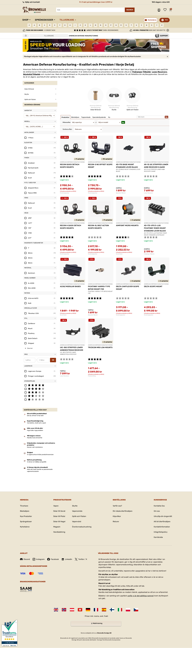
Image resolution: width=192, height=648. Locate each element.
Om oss (157, 511)
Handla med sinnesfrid (34, 438)
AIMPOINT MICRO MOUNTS (127, 225)
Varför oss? (117, 506)
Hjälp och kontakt (32, 2)
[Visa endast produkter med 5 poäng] (40, 385)
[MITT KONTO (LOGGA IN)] (159, 10)
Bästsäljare (24, 511)
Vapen (56, 506)
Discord (27, 559)
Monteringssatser (64, 193)
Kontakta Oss (159, 506)
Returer (116, 521)
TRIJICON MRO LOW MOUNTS (100, 347)
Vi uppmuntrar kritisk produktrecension (40, 454)
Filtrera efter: (67, 122)
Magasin (56, 527)
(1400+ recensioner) (102, 30)
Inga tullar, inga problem (35, 430)
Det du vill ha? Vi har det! (35, 415)
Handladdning (59, 532)
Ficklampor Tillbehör (141, 72)
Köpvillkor (117, 516)
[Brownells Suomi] (112, 609)
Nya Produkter (26, 516)
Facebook (55, 559)
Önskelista (165, 10)
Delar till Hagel (59, 521)
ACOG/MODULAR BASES (70, 286)
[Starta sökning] (130, 10)
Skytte (74, 506)
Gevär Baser (119, 254)
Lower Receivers (159, 72)
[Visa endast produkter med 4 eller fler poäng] (40, 388)
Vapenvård (76, 521)
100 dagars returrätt (161, 2)
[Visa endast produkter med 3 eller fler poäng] (40, 392)
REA (166, 20)
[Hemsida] (25, 35)
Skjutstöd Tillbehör (32, 74)
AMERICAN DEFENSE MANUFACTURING (72, 162)
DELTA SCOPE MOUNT (153, 286)
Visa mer (30, 348)
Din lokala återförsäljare (122, 511)
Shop (25, 19)
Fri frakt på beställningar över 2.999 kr (95, 2)
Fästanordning (92, 376)
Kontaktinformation (162, 527)
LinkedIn (68, 559)
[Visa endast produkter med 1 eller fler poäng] (40, 399)
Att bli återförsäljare (162, 521)
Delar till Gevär (59, 511)
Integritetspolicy (160, 532)
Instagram (40, 559)
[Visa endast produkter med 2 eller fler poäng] (40, 396)
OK (53, 360)
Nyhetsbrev (25, 527)
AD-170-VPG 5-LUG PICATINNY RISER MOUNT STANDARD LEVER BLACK (155, 228)
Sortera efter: (67, 129)
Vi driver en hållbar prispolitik (36, 462)
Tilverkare (24, 506)
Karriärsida (158, 537)
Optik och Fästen (79, 516)
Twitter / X (82, 559)
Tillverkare (67, 19)
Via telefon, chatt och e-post (36, 423)
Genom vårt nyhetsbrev (35, 447)
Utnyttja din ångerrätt (163, 516)
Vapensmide (77, 511)
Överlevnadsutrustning (81, 527)
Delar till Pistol (59, 516)
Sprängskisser (44, 19)
